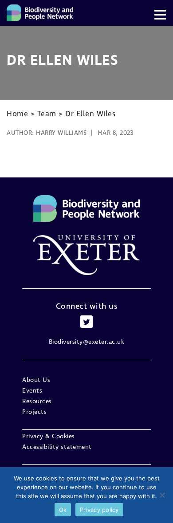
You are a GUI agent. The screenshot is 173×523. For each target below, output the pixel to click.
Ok (63, 509)
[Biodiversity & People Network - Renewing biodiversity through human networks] (40, 12)
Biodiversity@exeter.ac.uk (87, 342)
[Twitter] (86, 321)
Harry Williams (61, 133)
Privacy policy (99, 509)
